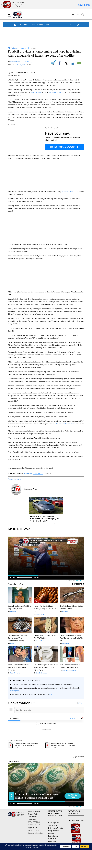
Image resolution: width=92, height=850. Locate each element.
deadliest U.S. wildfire (56, 92)
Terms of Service (34, 811)
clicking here (14, 691)
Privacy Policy (33, 814)
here (50, 694)
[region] (46, 730)
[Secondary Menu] (11, 14)
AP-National (27, 473)
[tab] (14, 718)
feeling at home (36, 92)
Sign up (80, 703)
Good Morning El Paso (40, 25)
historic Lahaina (67, 191)
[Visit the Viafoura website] (79, 757)
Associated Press (15, 62)
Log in (75, 703)
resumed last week (20, 112)
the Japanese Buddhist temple (66, 424)
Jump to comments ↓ (15, 479)
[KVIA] (20, 14)
